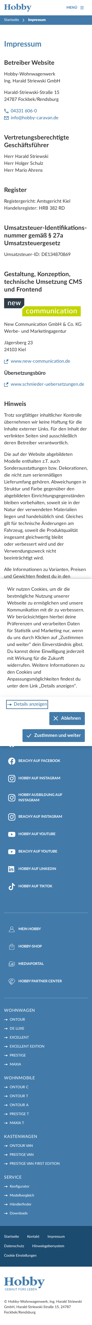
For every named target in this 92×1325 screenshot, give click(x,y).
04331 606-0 (24, 111)
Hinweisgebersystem (48, 1246)
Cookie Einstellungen (20, 1255)
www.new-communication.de (40, 361)
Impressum (56, 1236)
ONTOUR (17, 1019)
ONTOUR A (19, 1105)
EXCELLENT (19, 1037)
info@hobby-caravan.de (35, 118)
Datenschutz (14, 1246)
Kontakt (33, 1236)
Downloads (19, 1213)
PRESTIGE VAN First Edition (35, 1164)
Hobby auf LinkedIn (37, 869)
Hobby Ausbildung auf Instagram (40, 797)
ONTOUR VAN (21, 1146)
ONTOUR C (19, 1087)
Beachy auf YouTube (37, 851)
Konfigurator (19, 1186)
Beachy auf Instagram (40, 816)
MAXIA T (17, 1123)
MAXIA (15, 1064)
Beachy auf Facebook (39, 761)
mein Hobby (29, 929)
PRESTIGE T (19, 1114)
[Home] (18, 8)
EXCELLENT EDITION (27, 1046)
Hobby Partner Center (40, 981)
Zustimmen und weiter (57, 735)
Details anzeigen (30, 704)
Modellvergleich (22, 1195)
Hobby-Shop (30, 946)
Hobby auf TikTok (35, 886)
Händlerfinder (20, 1204)
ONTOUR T (19, 1096)
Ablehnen (71, 718)
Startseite (11, 20)
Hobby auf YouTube (36, 834)
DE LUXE (17, 1028)
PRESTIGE (18, 1055)
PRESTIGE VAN (22, 1155)
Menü (71, 7)
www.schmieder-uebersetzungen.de (47, 384)
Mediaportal (31, 964)
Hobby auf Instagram (39, 778)
